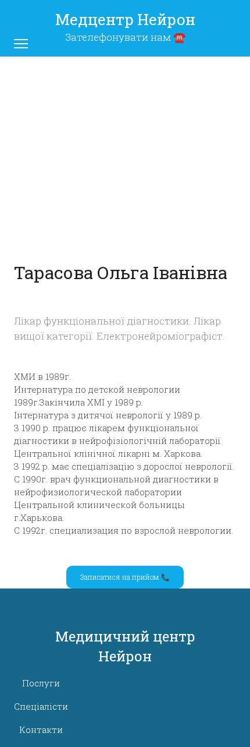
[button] (125, 577)
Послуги (41, 683)
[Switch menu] (21, 43)
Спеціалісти (41, 706)
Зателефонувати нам (118, 37)
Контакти (41, 729)
